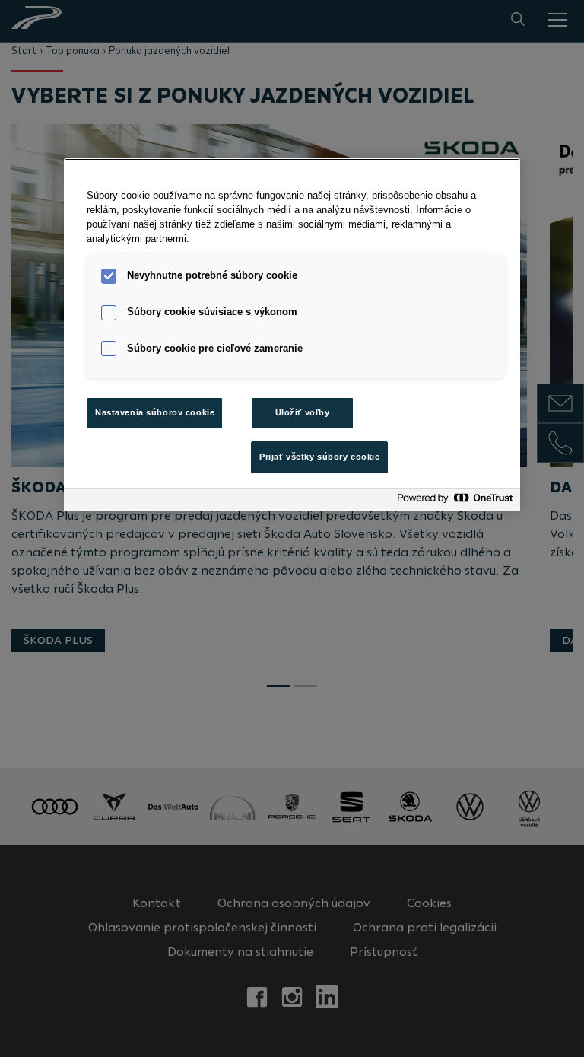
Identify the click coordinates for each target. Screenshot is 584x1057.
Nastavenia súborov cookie (154, 412)
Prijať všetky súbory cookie (319, 456)
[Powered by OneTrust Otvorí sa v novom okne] (455, 501)
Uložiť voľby (302, 412)
